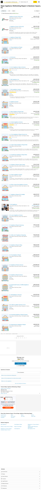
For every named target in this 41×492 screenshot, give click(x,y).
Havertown (12, 417)
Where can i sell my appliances (6, 381)
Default (37, 10)
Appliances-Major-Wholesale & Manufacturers (33, 427)
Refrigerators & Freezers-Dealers (6, 428)
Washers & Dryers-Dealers (26, 68)
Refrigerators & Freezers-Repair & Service (33, 425)
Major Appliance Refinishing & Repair (15, 38)
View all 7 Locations (36, 205)
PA (4, 333)
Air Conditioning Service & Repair (27, 90)
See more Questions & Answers (20, 383)
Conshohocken (3, 416)
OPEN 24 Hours (15, 13)
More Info (13, 19)
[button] (39, 1)
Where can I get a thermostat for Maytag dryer (8, 375)
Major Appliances (24, 58)
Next (26, 338)
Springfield (2, 417)
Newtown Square (8, 333)
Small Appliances (17, 428)
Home (2, 333)
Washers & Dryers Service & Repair (7, 426)
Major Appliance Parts (31, 428)
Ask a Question (21, 372)
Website (10, 19)
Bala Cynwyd (13, 416)
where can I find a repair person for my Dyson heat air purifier (11, 378)
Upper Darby (33, 416)
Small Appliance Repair (25, 135)
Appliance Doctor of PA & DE (16, 16)
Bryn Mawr (23, 416)
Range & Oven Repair (18, 426)
